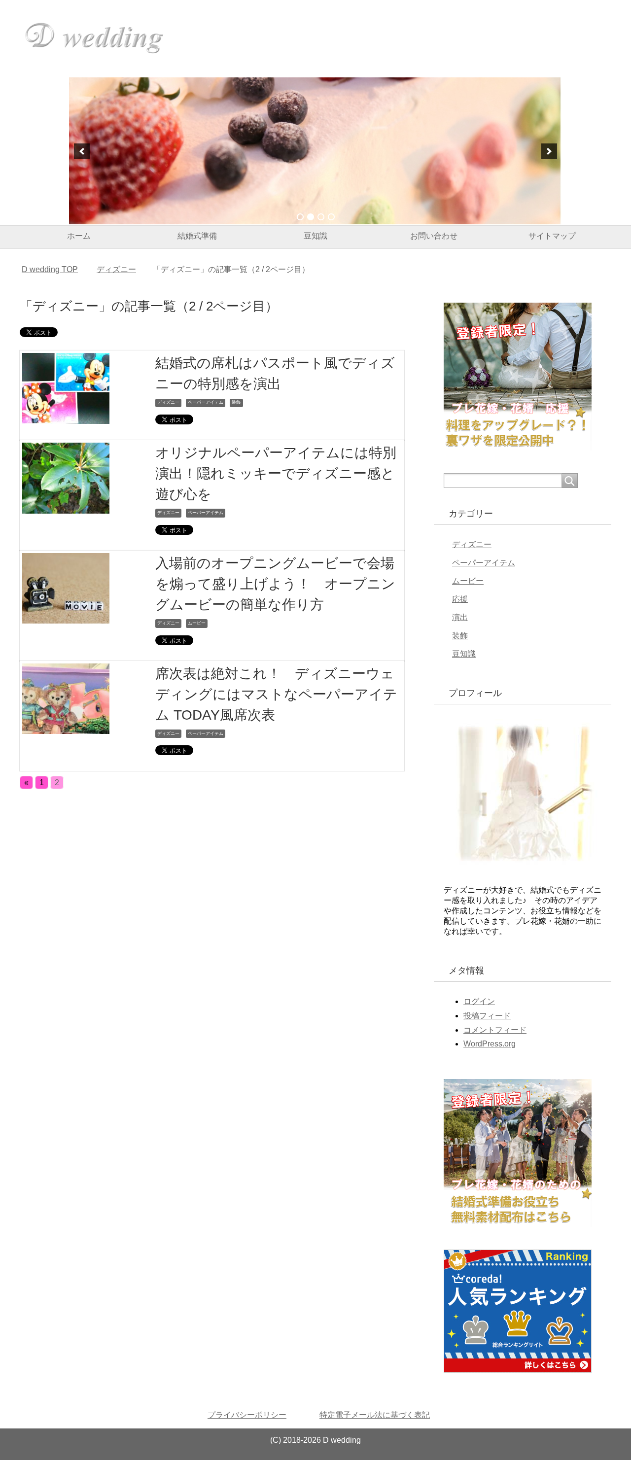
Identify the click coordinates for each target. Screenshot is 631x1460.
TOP (50, 269)
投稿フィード (487, 1015)
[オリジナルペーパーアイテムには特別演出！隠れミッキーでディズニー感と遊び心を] (65, 506)
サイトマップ (552, 236)
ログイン (479, 1001)
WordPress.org (489, 1044)
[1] (300, 216)
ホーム (79, 236)
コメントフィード (494, 1030)
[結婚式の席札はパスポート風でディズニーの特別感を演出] (65, 416)
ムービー (197, 623)
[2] (310, 216)
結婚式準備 (197, 236)
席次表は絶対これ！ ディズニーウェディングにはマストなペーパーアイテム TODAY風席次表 (276, 694)
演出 (460, 617)
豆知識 (315, 236)
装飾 (236, 402)
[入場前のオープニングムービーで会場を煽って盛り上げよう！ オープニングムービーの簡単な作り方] (65, 616)
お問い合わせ (433, 236)
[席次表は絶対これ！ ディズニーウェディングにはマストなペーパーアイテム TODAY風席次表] (65, 726)
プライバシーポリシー (247, 1415)
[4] (331, 216)
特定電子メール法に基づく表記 (374, 1415)
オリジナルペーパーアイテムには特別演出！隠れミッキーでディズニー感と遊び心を (275, 473)
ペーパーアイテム (205, 402)
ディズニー (168, 402)
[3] (320, 216)
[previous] (82, 151)
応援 (460, 599)
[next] (549, 151)
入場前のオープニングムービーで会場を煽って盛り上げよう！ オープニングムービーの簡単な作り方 (275, 584)
